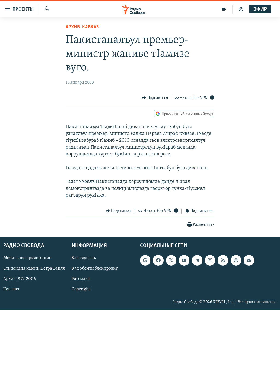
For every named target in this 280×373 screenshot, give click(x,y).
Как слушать (84, 258)
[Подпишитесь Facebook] (158, 260)
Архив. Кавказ (82, 27)
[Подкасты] (236, 260)
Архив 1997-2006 (19, 279)
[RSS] (223, 260)
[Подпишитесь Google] (145, 260)
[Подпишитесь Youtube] (184, 260)
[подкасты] (241, 9)
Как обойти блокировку (95, 269)
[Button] (155, 98)
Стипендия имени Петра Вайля (34, 269)
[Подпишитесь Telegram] (197, 260)
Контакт (11, 289)
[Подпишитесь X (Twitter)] (171, 260)
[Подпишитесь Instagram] (210, 260)
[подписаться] (249, 260)
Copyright (81, 289)
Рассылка (81, 279)
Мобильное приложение (27, 258)
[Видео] (224, 9)
